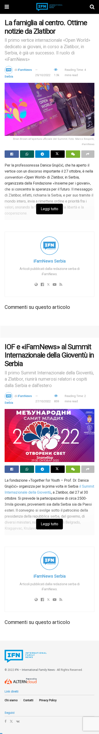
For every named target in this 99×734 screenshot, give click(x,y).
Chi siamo (11, 700)
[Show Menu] (7, 7)
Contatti (28, 700)
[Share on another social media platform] (88, 154)
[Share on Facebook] (12, 154)
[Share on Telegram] (42, 154)
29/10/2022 (42, 75)
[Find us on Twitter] (11, 721)
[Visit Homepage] (49, 7)
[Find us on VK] (18, 721)
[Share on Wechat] (73, 154)
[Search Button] (92, 7)
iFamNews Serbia (50, 261)
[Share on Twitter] (58, 154)
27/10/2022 (43, 401)
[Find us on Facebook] (5, 721)
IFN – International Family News (35, 669)
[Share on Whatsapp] (27, 154)
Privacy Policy (48, 700)
